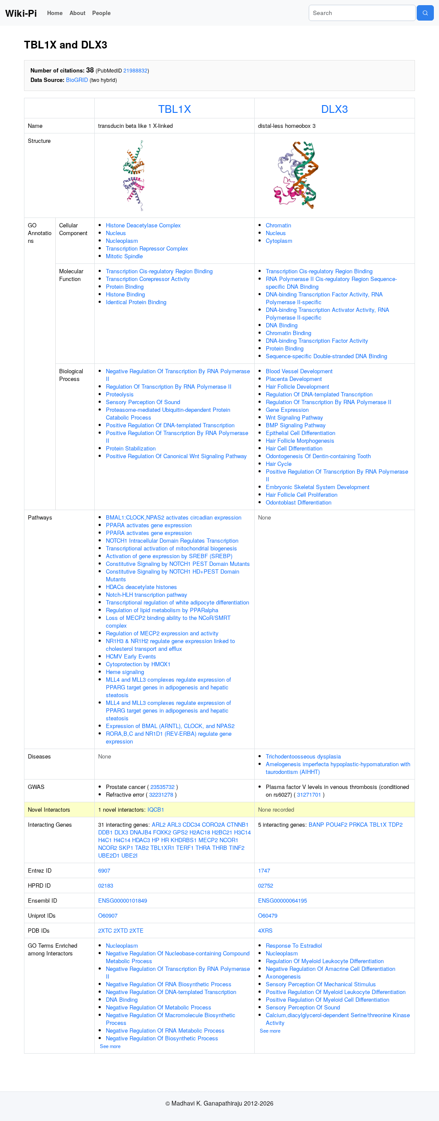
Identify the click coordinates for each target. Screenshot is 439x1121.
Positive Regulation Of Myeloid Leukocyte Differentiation (336, 992)
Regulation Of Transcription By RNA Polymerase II (169, 386)
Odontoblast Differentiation (298, 502)
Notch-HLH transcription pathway (146, 594)
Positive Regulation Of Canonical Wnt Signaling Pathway (176, 456)
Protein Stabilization (131, 448)
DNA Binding (282, 325)
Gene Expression (287, 409)
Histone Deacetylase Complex (143, 225)
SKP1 (126, 847)
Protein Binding (125, 286)
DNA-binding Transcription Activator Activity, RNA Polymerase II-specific (327, 313)
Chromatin (278, 225)
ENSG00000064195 (282, 900)
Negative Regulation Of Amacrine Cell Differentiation (330, 968)
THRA (202, 847)
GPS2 (180, 832)
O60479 (267, 915)
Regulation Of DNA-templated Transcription (319, 394)
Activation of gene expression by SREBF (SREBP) (169, 556)
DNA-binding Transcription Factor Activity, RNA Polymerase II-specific (324, 298)
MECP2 (208, 840)
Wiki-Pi (21, 13)
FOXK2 (162, 832)
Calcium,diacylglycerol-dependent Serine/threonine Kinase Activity (338, 1019)
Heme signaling (125, 672)
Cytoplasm (279, 240)
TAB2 (142, 847)
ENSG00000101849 (122, 900)
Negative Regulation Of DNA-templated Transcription (171, 992)
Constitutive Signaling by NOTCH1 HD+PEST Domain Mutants (172, 575)
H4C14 (122, 840)
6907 (104, 870)
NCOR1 (229, 840)
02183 (105, 885)
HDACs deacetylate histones (141, 587)
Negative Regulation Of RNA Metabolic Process (165, 1030)
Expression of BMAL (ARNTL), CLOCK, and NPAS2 (170, 726)
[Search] (425, 13)
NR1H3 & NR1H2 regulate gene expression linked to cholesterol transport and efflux (170, 645)
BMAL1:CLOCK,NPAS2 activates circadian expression (173, 517)
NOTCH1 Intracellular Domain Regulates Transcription (172, 540)
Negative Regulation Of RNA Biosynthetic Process (169, 984)
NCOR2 (107, 847)
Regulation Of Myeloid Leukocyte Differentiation (325, 961)
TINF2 (236, 847)
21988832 (135, 70)
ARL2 (158, 824)
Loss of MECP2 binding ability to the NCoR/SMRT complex (168, 621)
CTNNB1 (238, 824)
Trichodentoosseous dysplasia (303, 756)
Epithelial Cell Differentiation (300, 433)
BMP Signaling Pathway (296, 425)
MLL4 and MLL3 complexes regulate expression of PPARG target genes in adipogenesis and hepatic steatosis (168, 687)
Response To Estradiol (294, 945)
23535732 (162, 787)
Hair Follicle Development (297, 386)
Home (55, 13)
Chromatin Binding (288, 333)
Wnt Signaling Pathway (294, 417)
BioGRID (77, 80)
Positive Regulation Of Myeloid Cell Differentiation (327, 999)
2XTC (105, 930)
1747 (264, 870)
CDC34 (191, 824)
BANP (316, 824)
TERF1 (185, 847)
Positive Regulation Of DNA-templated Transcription (170, 425)
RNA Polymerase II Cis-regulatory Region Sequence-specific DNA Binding (331, 282)
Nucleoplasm (122, 240)
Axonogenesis (283, 976)
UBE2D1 (109, 855)
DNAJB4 (140, 832)
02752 (265, 885)
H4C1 (105, 840)
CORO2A (213, 824)
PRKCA (358, 824)
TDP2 (395, 824)
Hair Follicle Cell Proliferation (301, 494)
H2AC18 (199, 832)
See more (110, 1045)
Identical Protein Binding (136, 302)
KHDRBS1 (184, 840)
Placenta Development (294, 379)
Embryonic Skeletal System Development (318, 487)
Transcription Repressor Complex (147, 248)
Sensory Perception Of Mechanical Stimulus (321, 984)
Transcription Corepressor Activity (148, 279)
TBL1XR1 (162, 847)
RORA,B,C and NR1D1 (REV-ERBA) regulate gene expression (169, 737)
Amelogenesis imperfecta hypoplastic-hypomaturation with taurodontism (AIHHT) (338, 768)
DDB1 (105, 832)
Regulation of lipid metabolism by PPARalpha (162, 610)
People (101, 13)
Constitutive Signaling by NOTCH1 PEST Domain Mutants (178, 563)
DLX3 (334, 108)
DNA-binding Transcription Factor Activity (317, 340)
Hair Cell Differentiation (294, 448)
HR (165, 840)
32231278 (161, 794)
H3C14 (242, 832)
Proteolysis (120, 394)
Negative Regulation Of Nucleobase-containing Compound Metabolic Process (178, 957)
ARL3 (174, 824)
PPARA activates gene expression (149, 525)
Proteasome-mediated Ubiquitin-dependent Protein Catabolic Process (168, 413)
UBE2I (129, 855)
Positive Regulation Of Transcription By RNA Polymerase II (177, 436)
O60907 (107, 915)
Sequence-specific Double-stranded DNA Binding (326, 356)
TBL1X (174, 108)
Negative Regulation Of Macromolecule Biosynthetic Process (170, 1019)
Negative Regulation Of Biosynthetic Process (162, 1038)
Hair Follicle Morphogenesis (300, 440)
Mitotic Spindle (124, 256)
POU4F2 (336, 824)
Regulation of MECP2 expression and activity (162, 633)
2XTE (136, 930)
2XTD (121, 930)
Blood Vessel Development (299, 371)
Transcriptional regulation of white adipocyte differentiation (177, 602)
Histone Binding (125, 294)
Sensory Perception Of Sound (143, 402)
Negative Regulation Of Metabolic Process (158, 1007)
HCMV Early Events (131, 656)
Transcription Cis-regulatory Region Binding (159, 271)
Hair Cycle (279, 463)
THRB (219, 847)
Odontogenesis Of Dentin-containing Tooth (318, 456)
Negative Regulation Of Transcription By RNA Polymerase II (178, 375)
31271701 (309, 794)
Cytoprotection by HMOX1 (138, 664)
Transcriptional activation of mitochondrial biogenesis (171, 548)
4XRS (265, 930)
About (77, 13)
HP (155, 840)
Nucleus (116, 233)
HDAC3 (141, 840)
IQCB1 (155, 809)
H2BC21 (222, 832)
